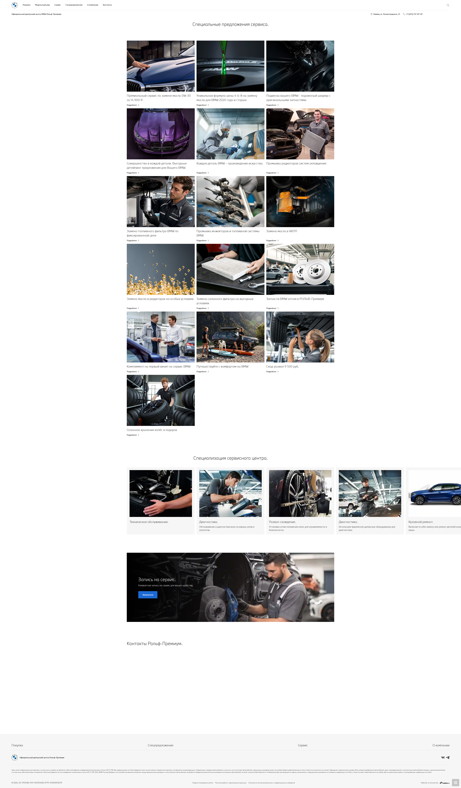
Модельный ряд (42, 5)
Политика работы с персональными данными (231, 783)
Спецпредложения (73, 5)
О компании (92, 5)
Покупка (26, 5)
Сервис (57, 5)
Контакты (107, 5)
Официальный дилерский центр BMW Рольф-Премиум (36, 14)
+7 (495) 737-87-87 (414, 14)
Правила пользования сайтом (202, 783)
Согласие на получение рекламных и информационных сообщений (271, 783)
